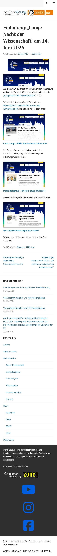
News (33, 247)
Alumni (6, 344)
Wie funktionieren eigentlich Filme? (21, 230)
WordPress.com (10, 544)
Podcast (9, 399)
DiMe (8, 419)
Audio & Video (9, 351)
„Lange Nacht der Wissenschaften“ (19, 95)
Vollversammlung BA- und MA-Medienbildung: (24, 297)
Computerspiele (13, 371)
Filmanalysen (12, 378)
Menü (54, 3)
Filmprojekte (12, 385)
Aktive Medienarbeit (15, 365)
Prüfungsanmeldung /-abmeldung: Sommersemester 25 (13, 260)
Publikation (8, 439)
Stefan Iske (36, 54)
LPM (28, 247)
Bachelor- (11, 449)
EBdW (8, 426)
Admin (6, 551)
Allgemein (21, 247)
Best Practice (9, 358)
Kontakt (17, 551)
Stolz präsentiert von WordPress (18, 541)
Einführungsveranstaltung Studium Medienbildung (26, 287)
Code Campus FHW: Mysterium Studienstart (25, 143)
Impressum (46, 551)
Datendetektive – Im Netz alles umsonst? (24, 190)
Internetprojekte (13, 392)
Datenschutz (30, 551)
